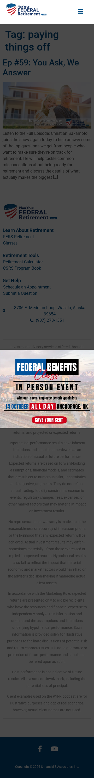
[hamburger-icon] (80, 11)
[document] (47, 389)
